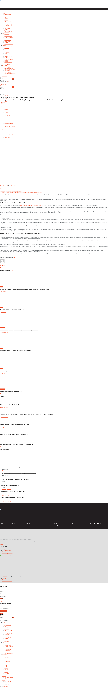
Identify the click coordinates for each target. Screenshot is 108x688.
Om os (3, 71)
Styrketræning (7, 15)
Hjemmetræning (8, 21)
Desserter (6, 48)
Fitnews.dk (5, 576)
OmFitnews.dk (7, 132)
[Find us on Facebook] (0, 11)
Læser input (7, 137)
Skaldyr (6, 104)
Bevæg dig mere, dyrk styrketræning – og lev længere (14, 434)
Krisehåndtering (7, 40)
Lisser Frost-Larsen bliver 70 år (10, 485)
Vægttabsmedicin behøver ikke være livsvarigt (12, 391)
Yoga (5, 30)
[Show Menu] (0, 83)
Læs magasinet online (6, 550)
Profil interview (7, 28)
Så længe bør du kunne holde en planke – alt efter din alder (17, 467)
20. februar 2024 (4, 393)
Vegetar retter (7, 64)
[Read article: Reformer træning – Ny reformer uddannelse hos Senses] (54, 420)
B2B (3, 50)
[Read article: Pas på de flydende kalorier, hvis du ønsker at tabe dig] (54, 361)
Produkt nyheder (8, 53)
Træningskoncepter (8, 44)
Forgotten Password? (4, 601)
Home (1, 94)
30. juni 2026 (3, 291)
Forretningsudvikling (8, 59)
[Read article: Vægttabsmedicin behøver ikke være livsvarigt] (54, 381)
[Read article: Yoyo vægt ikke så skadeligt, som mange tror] (54, 299)
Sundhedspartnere (8, 68)
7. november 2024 (4, 353)
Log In (2, 613)
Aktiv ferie (6, 32)
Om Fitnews (4, 578)
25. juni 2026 (3, 312)
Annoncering (4, 579)
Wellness (6, 29)
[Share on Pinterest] (1, 187)
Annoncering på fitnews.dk (7, 553)
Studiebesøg (7, 70)
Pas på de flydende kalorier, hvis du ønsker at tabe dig (14, 371)
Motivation (6, 25)
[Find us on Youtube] (3, 11)
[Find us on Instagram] (2, 11)
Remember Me (4, 596)
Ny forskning (7, 26)
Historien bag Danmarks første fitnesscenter (14, 491)
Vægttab (6, 18)
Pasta (5, 98)
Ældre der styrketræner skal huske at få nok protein (15, 479)
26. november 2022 (4, 417)
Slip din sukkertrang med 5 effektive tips (13, 497)
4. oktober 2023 (4, 436)
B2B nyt (3, 549)
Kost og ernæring (8, 31)
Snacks (6, 106)
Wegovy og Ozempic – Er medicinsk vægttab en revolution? (15, 350)
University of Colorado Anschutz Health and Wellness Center (31, 205)
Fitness (6, 11)
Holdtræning (7, 22)
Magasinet (4, 65)
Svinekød (6, 62)
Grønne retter (7, 90)
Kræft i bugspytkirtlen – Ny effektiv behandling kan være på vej (16, 444)
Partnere (4, 66)
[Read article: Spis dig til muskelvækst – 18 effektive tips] (54, 400)
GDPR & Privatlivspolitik (7, 581)
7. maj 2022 (2, 103)
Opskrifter (4, 76)
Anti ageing (6, 20)
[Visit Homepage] (2, 0)
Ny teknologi (7, 41)
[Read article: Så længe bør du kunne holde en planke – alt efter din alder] (55, 458)
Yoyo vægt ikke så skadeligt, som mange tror (12, 309)
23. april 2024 (3, 373)
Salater (6, 101)
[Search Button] (0, 77)
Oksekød (6, 95)
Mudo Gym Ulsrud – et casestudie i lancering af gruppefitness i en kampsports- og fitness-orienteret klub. (28, 414)
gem (4, 189)
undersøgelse (5, 240)
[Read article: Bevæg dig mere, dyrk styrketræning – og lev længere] (54, 430)
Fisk (5, 84)
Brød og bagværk (8, 46)
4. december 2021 (4, 407)
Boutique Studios (8, 56)
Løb (5, 17)
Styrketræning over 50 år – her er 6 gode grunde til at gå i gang (19, 473)
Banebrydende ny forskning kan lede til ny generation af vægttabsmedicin (19, 330)
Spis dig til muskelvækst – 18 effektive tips (11, 404)
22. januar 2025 (4, 446)
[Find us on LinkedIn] (1, 11)
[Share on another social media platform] (0, 188)
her (14, 257)
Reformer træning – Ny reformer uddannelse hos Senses (14, 424)
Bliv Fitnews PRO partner (9, 69)
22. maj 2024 (3, 427)
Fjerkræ (6, 50)
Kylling (5, 92)
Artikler (4, 9)
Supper (6, 61)
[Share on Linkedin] (0, 187)
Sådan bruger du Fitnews (10, 134)
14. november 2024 (4, 332)
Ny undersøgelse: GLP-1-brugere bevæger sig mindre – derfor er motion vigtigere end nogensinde (25, 289)
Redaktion (3, 102)
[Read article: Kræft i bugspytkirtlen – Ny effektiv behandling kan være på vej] (54, 440)
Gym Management (8, 62)
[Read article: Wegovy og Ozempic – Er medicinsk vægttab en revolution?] (54, 340)
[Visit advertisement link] (20, 7)
